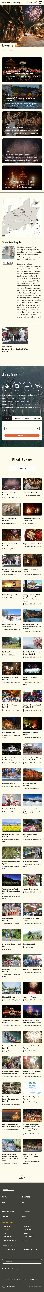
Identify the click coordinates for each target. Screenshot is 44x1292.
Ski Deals (37, 418)
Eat (5, 1233)
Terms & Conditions (30, 1280)
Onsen (26, 1226)
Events (6, 1230)
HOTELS (5, 1202)
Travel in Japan (10, 1250)
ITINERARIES (27, 1211)
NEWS (24, 1217)
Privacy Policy (16, 1280)
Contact (7, 1280)
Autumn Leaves (10, 1240)
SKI (23, 1202)
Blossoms (8, 1237)
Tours (7, 418)
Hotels (27, 418)
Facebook (5, 1269)
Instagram (15, 1269)
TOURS (4, 1197)
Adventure (27, 1230)
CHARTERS (26, 1197)
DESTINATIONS (8, 1211)
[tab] (7, 418)
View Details (7, 263)
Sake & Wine (28, 1237)
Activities (7, 1226)
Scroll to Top (22, 1178)
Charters (17, 418)
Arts (25, 1240)
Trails (25, 1233)
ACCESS (5, 1217)
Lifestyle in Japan (30, 1250)
